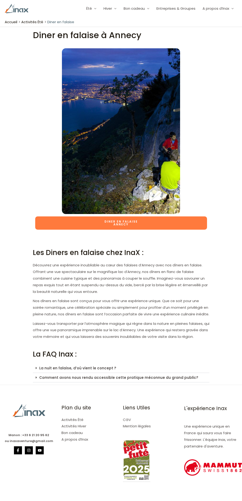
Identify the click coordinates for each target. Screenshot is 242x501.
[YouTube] (40, 450)
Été (89, 8)
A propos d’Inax (216, 8)
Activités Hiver (73, 426)
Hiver (108, 8)
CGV (127, 419)
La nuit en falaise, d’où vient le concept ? (77, 368)
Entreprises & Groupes (175, 8)
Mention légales (137, 426)
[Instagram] (29, 450)
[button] (121, 368)
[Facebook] (18, 450)
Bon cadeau (134, 8)
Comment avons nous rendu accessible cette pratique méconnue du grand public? (118, 377)
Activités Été (72, 419)
